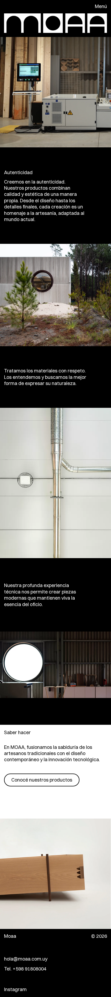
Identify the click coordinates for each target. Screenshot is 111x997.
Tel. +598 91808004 (25, 969)
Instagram (15, 989)
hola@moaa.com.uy (25, 959)
